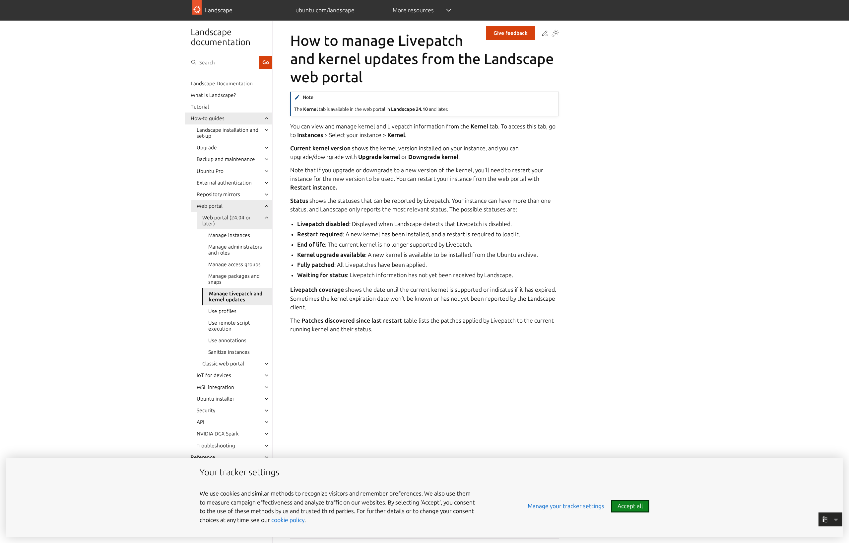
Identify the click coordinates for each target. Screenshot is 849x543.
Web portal (210, 206)
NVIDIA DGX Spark (218, 433)
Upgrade (207, 147)
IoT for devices (214, 375)
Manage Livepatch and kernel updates (235, 296)
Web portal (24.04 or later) (226, 220)
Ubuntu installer (215, 399)
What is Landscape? (213, 95)
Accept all (630, 506)
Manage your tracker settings (566, 506)
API (200, 422)
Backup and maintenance (226, 159)
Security (206, 410)
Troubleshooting (216, 445)
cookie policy (287, 520)
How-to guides (208, 118)
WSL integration (215, 387)
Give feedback (510, 33)
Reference (203, 457)
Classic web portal (223, 363)
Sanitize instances (229, 352)
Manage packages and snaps (234, 279)
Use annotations (227, 340)
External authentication (224, 183)
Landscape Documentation (222, 83)
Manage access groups (234, 264)
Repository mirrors (218, 194)
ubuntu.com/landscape (325, 10)
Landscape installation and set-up (227, 133)
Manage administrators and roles (235, 250)
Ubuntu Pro (210, 171)
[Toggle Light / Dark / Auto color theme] (555, 34)
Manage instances (229, 235)
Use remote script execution (229, 326)
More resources (413, 10)
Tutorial (200, 107)
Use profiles (222, 311)
